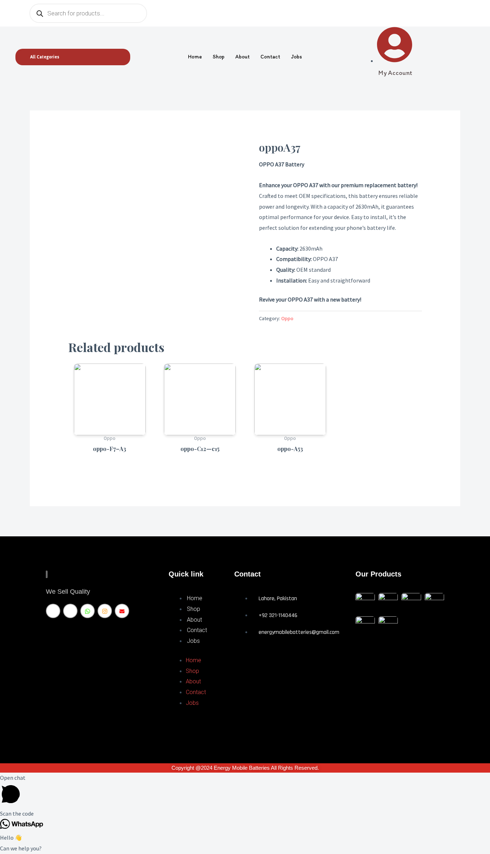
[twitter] (70, 611)
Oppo (287, 318)
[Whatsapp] (87, 611)
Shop (219, 56)
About (242, 56)
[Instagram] (105, 611)
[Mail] (122, 611)
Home (195, 56)
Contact (270, 56)
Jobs (296, 56)
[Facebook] (53, 611)
